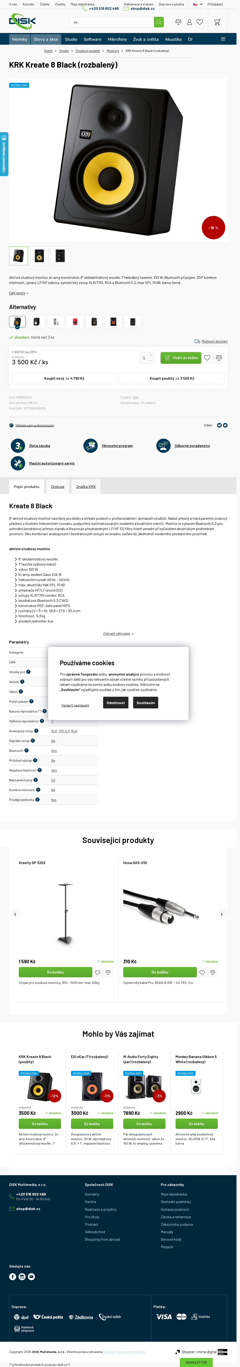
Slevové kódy (171, 1239)
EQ (53, 780)
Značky (60, 4)
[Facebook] (12, 1276)
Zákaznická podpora (177, 1224)
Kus (53, 800)
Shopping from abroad (102, 1239)
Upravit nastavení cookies (124, 1351)
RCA (74, 731)
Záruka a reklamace (176, 1216)
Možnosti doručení (215, 341)
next (222, 914)
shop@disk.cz (143, 8)
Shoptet (188, 1351)
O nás (13, 4)
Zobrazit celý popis (116, 633)
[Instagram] (22, 1276)
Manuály (167, 1231)
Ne (53, 741)
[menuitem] (19, 39)
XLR (54, 731)
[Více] (220, 39)
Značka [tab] (86, 486)
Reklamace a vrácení (138, 4)
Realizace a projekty (100, 1209)
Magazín (167, 1246)
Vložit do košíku (185, 358)
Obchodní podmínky (176, 1201)
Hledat (159, 22)
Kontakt (28, 4)
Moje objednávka (82, 4)
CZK (197, 4)
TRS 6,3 (64, 731)
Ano (54, 751)
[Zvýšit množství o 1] (151, 355)
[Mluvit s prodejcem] (225, 425)
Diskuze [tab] (57, 486)
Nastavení (75, 705)
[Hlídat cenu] (31, 425)
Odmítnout (116, 702)
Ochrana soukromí (175, 1209)
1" (52, 721)
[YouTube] (31, 1276)
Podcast (91, 1224)
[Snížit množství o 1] (151, 361)
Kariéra (90, 1201)
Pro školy (92, 1216)
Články (44, 4)
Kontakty (92, 1194)
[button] (40, 1132)
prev (15, 914)
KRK (136, 397)
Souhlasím (146, 702)
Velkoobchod (95, 1231)
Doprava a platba (171, 4)
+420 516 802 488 (104, 8)
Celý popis (17, 293)
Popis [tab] (18, 486)
